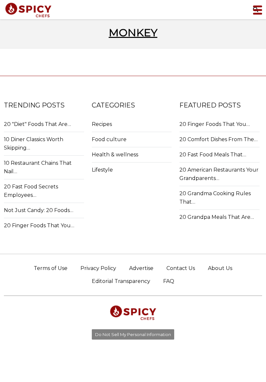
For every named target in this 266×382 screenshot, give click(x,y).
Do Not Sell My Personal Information (133, 334)
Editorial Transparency (121, 281)
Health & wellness (115, 155)
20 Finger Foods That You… (39, 225)
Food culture (109, 139)
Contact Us (180, 268)
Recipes (102, 124)
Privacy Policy (98, 268)
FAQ (168, 281)
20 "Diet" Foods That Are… (37, 124)
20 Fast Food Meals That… (212, 155)
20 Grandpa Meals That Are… (216, 217)
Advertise (141, 268)
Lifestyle (102, 170)
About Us (220, 268)
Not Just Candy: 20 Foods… (38, 210)
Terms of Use (50, 268)
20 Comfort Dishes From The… (218, 139)
